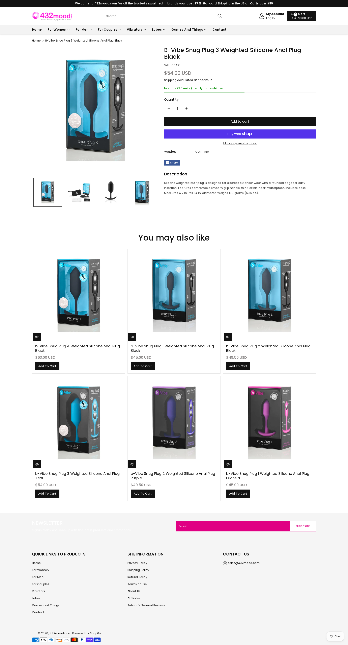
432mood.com (60, 633)
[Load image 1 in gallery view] (48, 192)
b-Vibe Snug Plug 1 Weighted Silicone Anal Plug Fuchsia (267, 475)
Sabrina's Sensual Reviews (146, 605)
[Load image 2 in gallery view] (79, 192)
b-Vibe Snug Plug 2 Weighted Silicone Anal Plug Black (268, 348)
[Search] (220, 16)
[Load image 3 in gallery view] (111, 192)
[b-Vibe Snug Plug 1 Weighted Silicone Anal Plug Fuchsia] (269, 422)
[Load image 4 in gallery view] (142, 192)
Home (36, 41)
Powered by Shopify (86, 633)
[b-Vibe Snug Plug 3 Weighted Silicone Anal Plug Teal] (78, 422)
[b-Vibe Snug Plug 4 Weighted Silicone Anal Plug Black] (78, 295)
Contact (38, 612)
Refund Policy (137, 577)
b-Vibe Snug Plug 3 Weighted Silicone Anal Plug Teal (77, 475)
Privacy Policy (137, 563)
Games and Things (187, 29)
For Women (57, 29)
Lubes (157, 29)
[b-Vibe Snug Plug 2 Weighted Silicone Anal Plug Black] (269, 295)
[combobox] (165, 16)
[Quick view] (37, 337)
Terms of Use (137, 584)
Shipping (170, 80)
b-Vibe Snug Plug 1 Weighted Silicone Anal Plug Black (172, 348)
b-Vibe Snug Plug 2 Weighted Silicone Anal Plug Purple (173, 475)
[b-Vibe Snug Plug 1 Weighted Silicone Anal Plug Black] (174, 295)
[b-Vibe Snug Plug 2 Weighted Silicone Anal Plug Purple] (174, 422)
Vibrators (135, 29)
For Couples (107, 29)
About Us (133, 591)
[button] (302, 16)
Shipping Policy (138, 570)
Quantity (171, 99)
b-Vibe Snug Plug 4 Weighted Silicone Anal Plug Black (77, 348)
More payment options (240, 143)
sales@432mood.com (244, 563)
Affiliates (133, 598)
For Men (82, 29)
